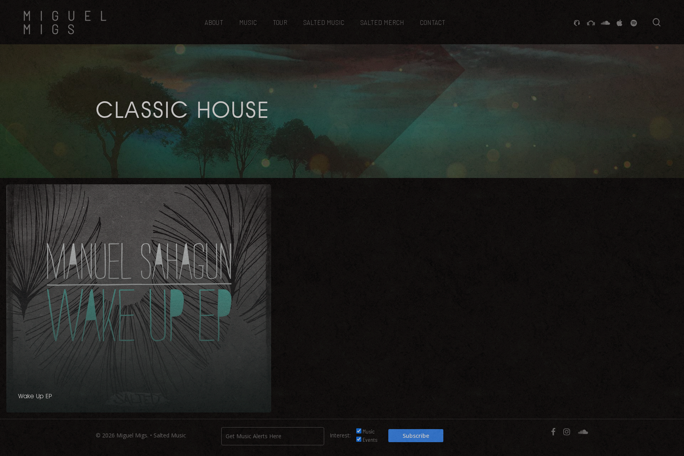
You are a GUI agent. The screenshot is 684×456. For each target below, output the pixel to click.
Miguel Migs (69, 22)
